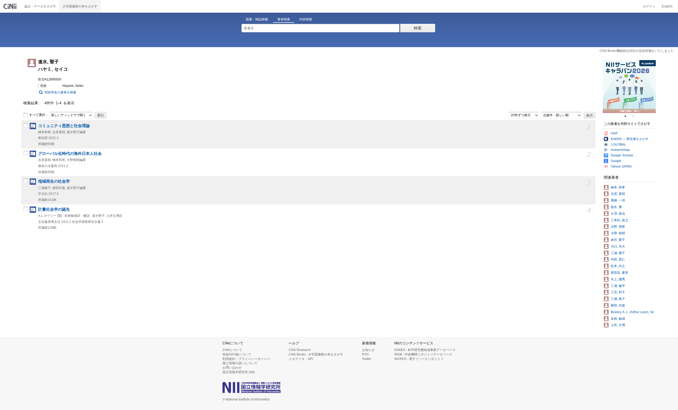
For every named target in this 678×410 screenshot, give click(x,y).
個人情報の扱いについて (239, 363)
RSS (365, 354)
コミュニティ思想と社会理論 (64, 126)
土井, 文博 (618, 325)
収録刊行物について (236, 354)
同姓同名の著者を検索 (60, 92)
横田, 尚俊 (618, 305)
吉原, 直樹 (618, 194)
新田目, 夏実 (619, 272)
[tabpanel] (629, 86)
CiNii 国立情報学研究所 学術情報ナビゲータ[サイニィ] (10, 6)
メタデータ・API (301, 359)
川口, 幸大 (618, 246)
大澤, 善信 (618, 213)
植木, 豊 (616, 207)
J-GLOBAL (618, 144)
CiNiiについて (232, 350)
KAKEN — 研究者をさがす (630, 139)
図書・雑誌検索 (257, 19)
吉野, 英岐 (618, 226)
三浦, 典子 (618, 299)
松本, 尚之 (618, 266)
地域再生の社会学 (54, 181)
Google (616, 161)
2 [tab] (635, 116)
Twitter (366, 359)
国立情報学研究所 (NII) (238, 372)
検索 (418, 28)
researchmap (620, 150)
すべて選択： (38, 115)
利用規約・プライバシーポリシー (246, 359)
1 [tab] (627, 116)
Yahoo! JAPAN (621, 166)
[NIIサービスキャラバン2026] (629, 86)
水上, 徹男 (618, 279)
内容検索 (305, 19)
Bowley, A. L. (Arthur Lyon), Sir (632, 312)
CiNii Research (300, 350)
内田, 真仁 (618, 259)
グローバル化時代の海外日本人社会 (70, 153)
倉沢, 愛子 (618, 240)
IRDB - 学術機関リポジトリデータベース (423, 354)
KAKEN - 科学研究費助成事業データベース (425, 350)
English (667, 6)
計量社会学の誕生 (54, 209)
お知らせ (368, 350)
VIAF (614, 133)
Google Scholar (622, 155)
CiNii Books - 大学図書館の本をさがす (316, 354)
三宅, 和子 (618, 292)
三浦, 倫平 (618, 286)
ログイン (649, 6)
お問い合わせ (232, 368)
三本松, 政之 (619, 220)
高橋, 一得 (618, 200)
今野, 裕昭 (618, 233)
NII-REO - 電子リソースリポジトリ (419, 359)
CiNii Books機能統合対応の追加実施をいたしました (637, 51)
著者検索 (283, 19)
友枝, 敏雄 (618, 319)
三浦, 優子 (618, 253)
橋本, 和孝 (618, 187)
